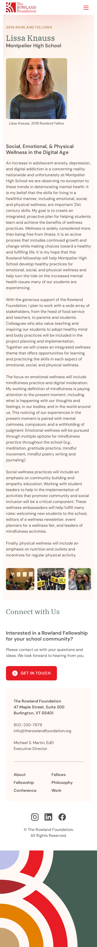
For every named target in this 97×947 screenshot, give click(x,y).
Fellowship (24, 782)
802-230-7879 (28, 724)
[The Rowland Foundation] (21, 7)
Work (56, 790)
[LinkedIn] (48, 817)
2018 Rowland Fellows (29, 27)
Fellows (58, 774)
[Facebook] (62, 817)
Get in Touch (36, 673)
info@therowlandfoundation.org (42, 730)
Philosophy (62, 782)
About (20, 774)
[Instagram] (35, 817)
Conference (25, 790)
